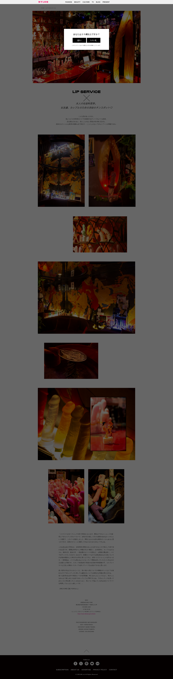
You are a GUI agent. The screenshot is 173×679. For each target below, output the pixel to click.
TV (93, 2)
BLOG (98, 2)
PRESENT (106, 2)
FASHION (68, 2)
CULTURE (86, 2)
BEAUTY (77, 2)
